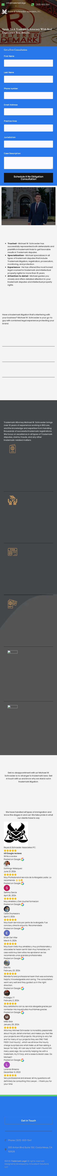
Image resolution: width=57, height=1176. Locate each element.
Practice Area (10, 120)
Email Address (11, 104)
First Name (9, 56)
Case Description (12, 153)
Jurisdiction (10, 137)
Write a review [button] (10, 856)
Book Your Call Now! (10, 41)
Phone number (11, 88)
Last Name (9, 72)
